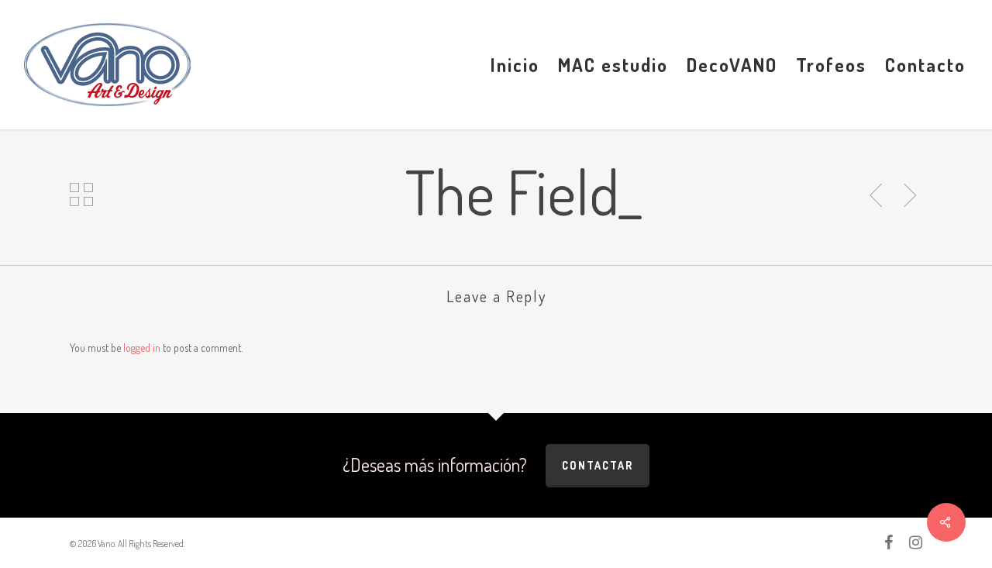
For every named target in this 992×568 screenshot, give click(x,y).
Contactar (597, 465)
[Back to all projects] (82, 194)
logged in (141, 347)
